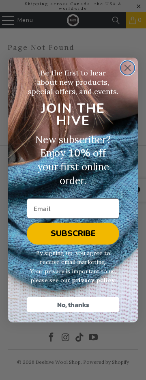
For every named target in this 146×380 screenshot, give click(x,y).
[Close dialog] (127, 68)
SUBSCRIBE (73, 233)
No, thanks (73, 304)
